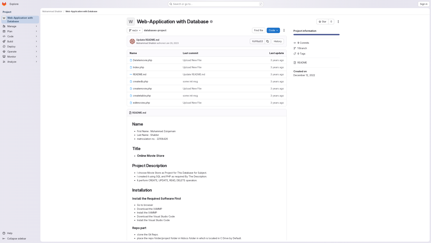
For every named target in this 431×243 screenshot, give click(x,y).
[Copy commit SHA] (267, 41)
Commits (303, 42)
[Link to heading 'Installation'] (154, 190)
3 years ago (277, 60)
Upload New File (192, 60)
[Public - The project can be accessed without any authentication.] (211, 21)
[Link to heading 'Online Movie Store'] (166, 155)
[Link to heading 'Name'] (145, 124)
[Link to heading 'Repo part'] (148, 228)
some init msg (190, 81)
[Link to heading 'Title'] (142, 148)
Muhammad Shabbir (146, 43)
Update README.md (147, 39)
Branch (302, 48)
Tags (301, 53)
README (302, 62)
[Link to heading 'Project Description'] (169, 165)
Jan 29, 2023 (172, 43)
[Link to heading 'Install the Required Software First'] (182, 198)
